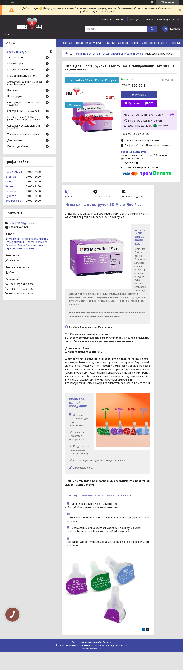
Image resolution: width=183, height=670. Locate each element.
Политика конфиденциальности (111, 645)
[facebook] (143, 630)
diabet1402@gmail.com (22, 223)
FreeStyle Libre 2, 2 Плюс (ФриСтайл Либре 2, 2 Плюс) (24, 118)
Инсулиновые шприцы (20, 69)
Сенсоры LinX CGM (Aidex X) (23, 111)
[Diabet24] (29, 23)
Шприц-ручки (15, 96)
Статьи (123, 42)
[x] (147, 630)
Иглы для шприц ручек (21, 75)
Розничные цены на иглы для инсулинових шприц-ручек (109, 53)
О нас (135, 42)
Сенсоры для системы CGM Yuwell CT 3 (24, 104)
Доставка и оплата (154, 42)
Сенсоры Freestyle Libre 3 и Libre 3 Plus (23, 127)
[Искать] (152, 29)
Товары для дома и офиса (23, 134)
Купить (140, 95)
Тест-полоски (15, 57)
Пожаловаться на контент (79, 645)
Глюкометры (15, 63)
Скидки (110, 42)
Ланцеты (12, 90)
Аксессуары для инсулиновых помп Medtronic (25, 83)
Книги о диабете (17, 146)
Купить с (134, 103)
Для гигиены (15, 140)
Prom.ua (107, 642)
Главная (67, 42)
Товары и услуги (87, 42)
